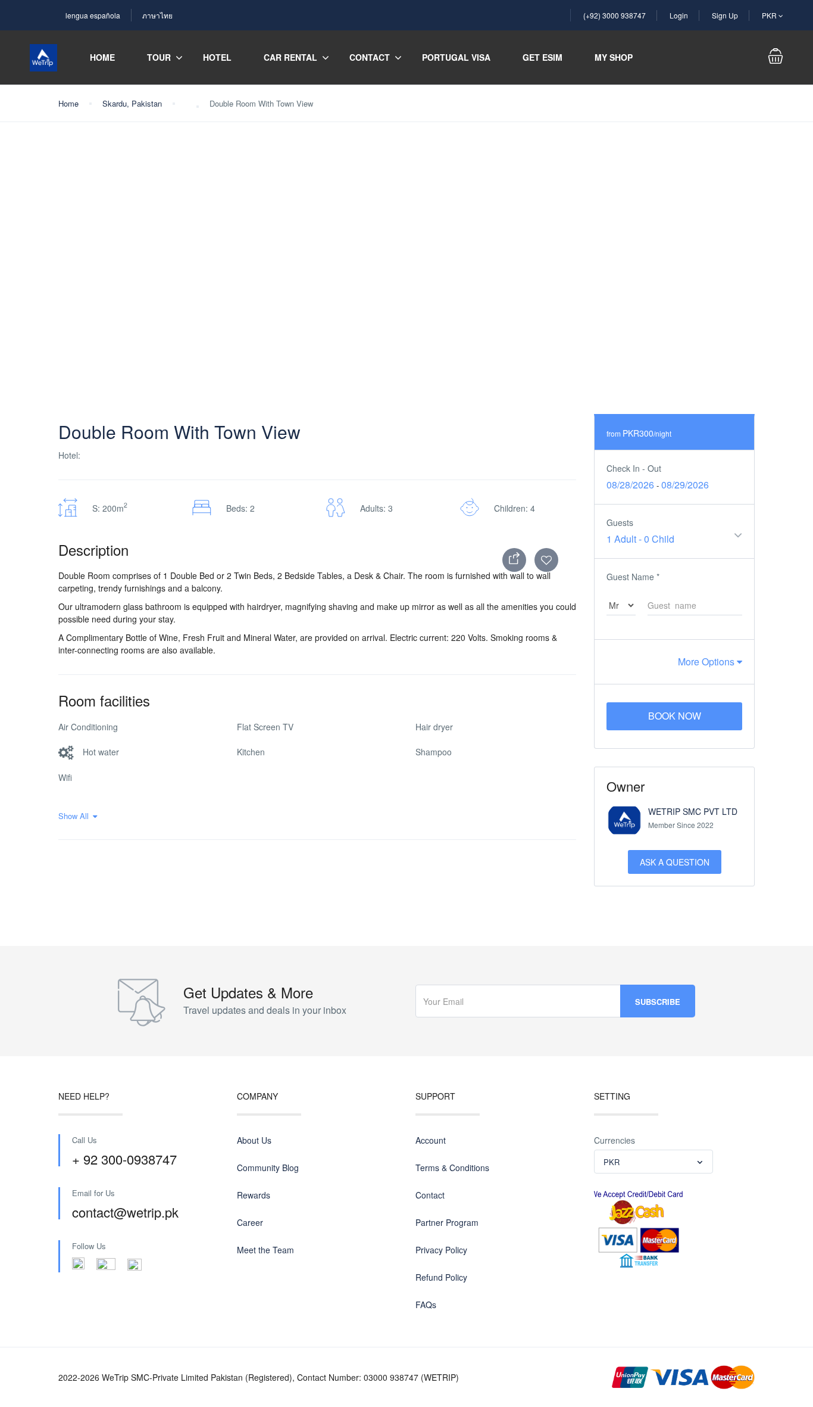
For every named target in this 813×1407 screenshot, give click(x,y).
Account (430, 1140)
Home (102, 57)
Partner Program (447, 1222)
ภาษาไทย (157, 15)
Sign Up (725, 15)
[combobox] (653, 1161)
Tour (159, 57)
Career (250, 1222)
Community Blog (268, 1167)
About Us (254, 1140)
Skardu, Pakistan (132, 103)
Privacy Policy (441, 1250)
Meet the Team (265, 1250)
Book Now (674, 716)
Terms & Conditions (452, 1167)
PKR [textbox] (612, 1162)
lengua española (92, 15)
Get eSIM (542, 57)
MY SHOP (614, 57)
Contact (369, 57)
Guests (619, 522)
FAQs (425, 1304)
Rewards (253, 1195)
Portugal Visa (456, 57)
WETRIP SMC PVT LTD (692, 811)
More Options (707, 661)
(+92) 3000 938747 (614, 15)
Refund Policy (441, 1277)
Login (679, 15)
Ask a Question (674, 862)
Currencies (614, 1140)
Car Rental (290, 57)
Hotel (217, 57)
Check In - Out (633, 468)
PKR (770, 15)
